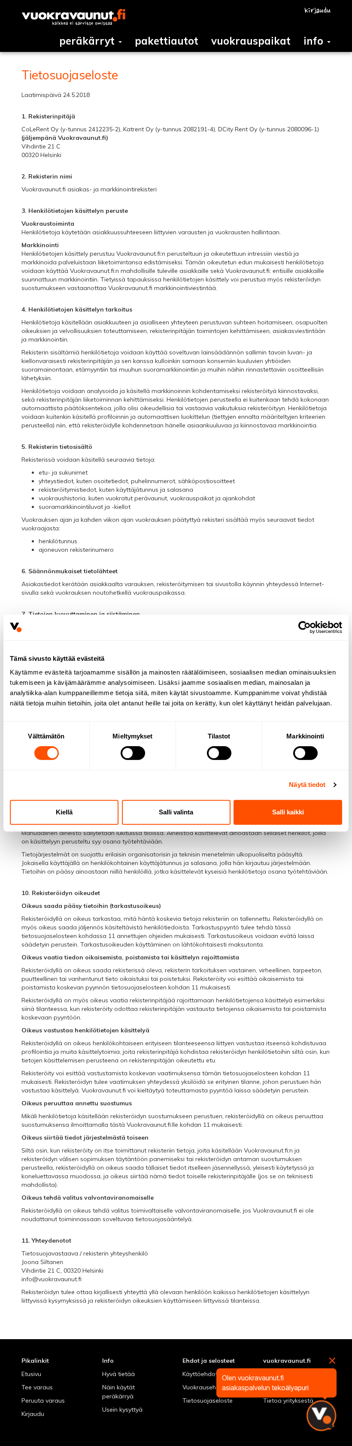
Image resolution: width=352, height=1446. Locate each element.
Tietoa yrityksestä (288, 1400)
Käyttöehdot (200, 1374)
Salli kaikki (288, 812)
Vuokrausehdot (204, 1387)
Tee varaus (37, 1387)
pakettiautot (166, 40)
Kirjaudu (32, 1414)
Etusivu (31, 1374)
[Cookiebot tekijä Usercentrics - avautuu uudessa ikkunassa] (304, 627)
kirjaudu (317, 10)
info (314, 40)
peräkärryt (88, 40)
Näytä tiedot (307, 784)
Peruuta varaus (43, 1400)
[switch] (133, 753)
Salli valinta (176, 812)
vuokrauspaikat (251, 40)
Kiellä (64, 812)
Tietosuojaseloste (207, 1400)
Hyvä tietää (118, 1374)
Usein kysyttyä (122, 1409)
